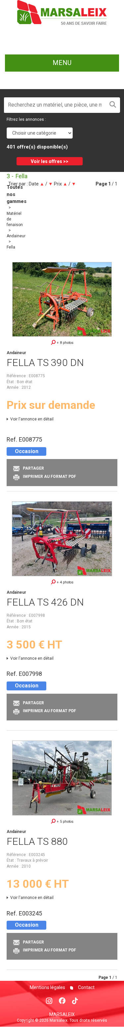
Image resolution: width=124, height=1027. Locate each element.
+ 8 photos (64, 343)
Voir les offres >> (49, 161)
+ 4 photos (64, 582)
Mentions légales (47, 987)
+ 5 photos (64, 821)
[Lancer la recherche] (112, 105)
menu (62, 63)
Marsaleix (62, 1014)
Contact (86, 987)
